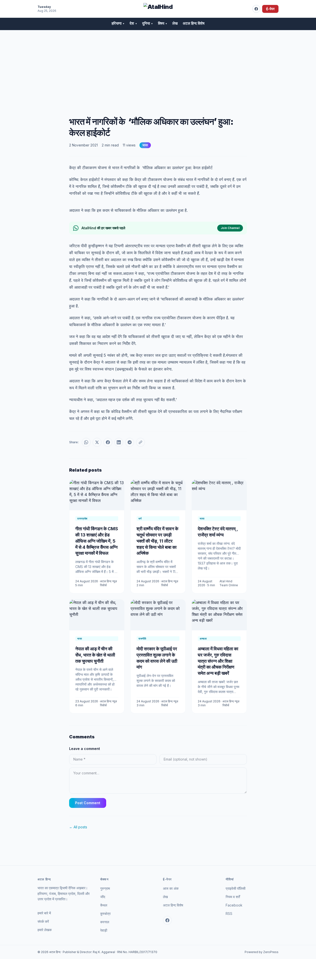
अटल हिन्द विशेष (193, 23)
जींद (102, 897)
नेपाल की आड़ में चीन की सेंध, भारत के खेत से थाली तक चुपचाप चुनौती (95, 655)
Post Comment (87, 803)
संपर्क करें (43, 921)
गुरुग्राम (105, 888)
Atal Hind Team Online (228, 583)
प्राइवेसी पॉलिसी (235, 888)
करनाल (104, 922)
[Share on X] (97, 442)
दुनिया (147, 23)
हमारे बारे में (44, 913)
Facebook (234, 905)
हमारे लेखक (45, 930)
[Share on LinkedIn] (118, 442)
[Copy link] (140, 442)
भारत (145, 145)
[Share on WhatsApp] (86, 442)
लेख (175, 23)
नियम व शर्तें (233, 897)
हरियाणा (118, 23)
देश (133, 23)
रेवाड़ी (103, 930)
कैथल (103, 905)
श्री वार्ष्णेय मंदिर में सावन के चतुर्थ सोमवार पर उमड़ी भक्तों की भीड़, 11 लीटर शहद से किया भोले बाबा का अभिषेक (157, 541)
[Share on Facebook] (107, 442)
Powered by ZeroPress (261, 952)
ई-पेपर (270, 9)
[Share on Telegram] (129, 442)
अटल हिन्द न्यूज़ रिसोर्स (108, 583)
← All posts (78, 827)
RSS (229, 913)
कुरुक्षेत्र (105, 913)
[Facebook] (256, 9)
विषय (162, 23)
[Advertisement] (158, 67)
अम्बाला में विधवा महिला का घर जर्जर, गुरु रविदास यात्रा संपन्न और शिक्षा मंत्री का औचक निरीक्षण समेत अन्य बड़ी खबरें (218, 661)
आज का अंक (170, 888)
